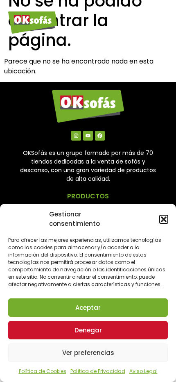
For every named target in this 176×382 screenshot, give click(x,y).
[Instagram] (76, 136)
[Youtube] (88, 136)
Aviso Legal (143, 371)
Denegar (88, 330)
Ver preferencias (88, 352)
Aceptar (88, 307)
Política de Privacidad (97, 371)
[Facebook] (100, 136)
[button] (164, 219)
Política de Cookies (42, 371)
